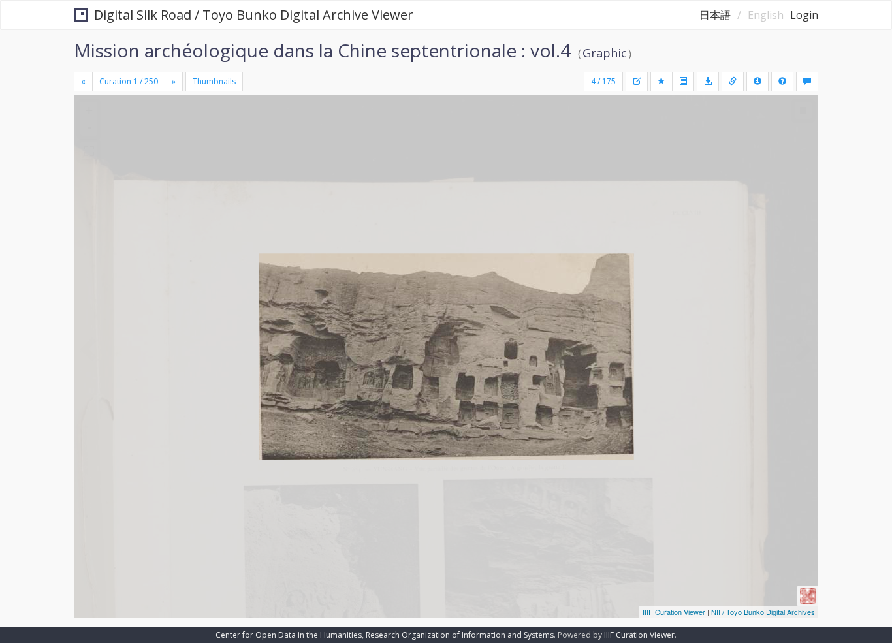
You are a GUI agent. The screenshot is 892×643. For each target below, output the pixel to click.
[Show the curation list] (683, 81)
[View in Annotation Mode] (807, 81)
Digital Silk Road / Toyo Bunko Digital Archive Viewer (253, 15)
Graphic (604, 53)
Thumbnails (214, 81)
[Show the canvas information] (733, 81)
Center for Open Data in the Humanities (288, 634)
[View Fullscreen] (88, 150)
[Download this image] (708, 81)
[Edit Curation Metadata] (637, 81)
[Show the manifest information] (757, 81)
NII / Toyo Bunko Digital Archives (763, 611)
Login (804, 15)
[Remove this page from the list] (661, 81)
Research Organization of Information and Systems (460, 634)
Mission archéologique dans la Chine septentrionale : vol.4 (322, 50)
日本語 (715, 15)
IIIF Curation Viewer (674, 611)
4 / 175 (603, 81)
